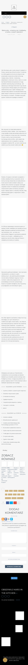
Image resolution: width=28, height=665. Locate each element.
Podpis (14, 545)
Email (14, 552)
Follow (14, 578)
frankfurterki (21, 490)
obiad (19, 494)
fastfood (15, 490)
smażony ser (8, 498)
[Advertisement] (14, 55)
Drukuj (5, 450)
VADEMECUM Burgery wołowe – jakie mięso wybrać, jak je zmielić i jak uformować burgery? (4, 475)
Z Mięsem (7, 22)
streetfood (14, 498)
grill (6, 494)
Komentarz (14, 530)
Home (2, 22)
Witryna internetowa (14, 559)
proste (22, 494)
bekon (6, 490)
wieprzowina (20, 498)
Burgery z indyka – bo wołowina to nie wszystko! (16, 472)
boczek (10, 490)
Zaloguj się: (14, 516)
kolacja (14, 494)
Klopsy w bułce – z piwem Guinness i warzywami (22, 471)
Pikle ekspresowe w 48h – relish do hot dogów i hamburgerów (10, 472)
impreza (10, 494)
